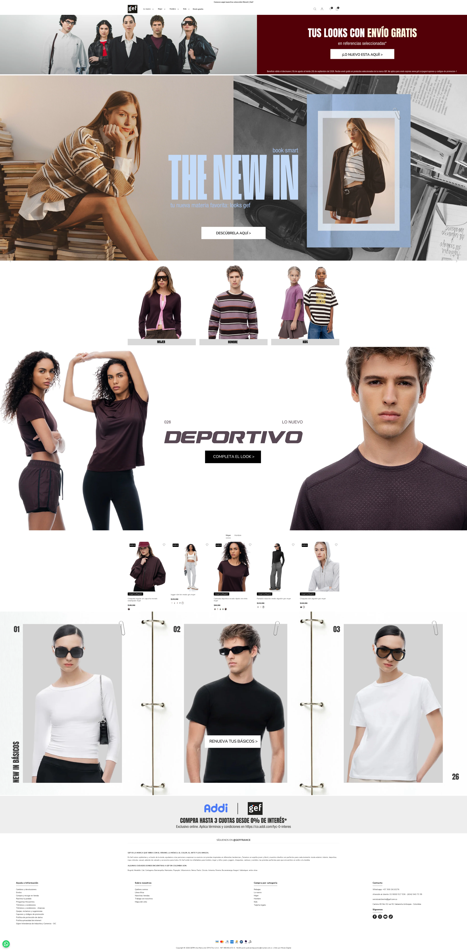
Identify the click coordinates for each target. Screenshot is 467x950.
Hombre (257, 898)
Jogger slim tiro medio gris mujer (183, 595)
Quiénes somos (141, 889)
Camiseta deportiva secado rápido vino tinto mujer (230, 600)
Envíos (19, 892)
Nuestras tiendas (142, 895)
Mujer (256, 895)
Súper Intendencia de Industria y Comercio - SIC (36, 923)
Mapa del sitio (141, 902)
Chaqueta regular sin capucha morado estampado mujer (142, 600)
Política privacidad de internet (28, 920)
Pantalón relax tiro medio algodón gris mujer (274, 599)
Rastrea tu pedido (23, 898)
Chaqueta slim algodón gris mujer (313, 599)
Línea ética (139, 892)
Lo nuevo (258, 892)
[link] (233, 814)
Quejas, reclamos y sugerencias (29, 911)
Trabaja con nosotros (144, 898)
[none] (148, 9)
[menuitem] (148, 9)
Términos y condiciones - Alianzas (30, 908)
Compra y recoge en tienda (27, 895)
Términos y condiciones (26, 905)
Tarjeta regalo (260, 905)
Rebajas (257, 889)
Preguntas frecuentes (25, 902)
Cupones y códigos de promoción (30, 914)
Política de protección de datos (29, 917)
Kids (255, 902)
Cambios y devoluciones (26, 889)
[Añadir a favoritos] (164, 545)
